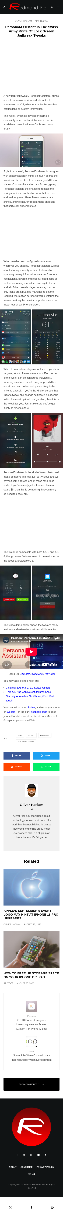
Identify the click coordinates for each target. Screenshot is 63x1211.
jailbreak (45, 735)
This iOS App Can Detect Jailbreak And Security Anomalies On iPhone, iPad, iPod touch (30, 696)
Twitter (31, 707)
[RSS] (45, 1155)
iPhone (32, 735)
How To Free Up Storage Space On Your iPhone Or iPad (31, 975)
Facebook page (38, 711)
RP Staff (8, 983)
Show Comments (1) (30, 1084)
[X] (24, 1155)
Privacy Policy (45, 1167)
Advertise (26, 1167)
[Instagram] (31, 1155)
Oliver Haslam (23, 21)
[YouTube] (38, 1155)
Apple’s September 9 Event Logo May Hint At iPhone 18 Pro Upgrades (31, 914)
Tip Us (31, 1174)
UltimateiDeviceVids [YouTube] (37, 673)
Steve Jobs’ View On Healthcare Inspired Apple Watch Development (31, 1055)
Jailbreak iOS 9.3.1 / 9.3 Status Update (28, 687)
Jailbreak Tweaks (26, 741)
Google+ (12, 711)
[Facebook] (17, 1155)
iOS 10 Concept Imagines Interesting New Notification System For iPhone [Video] (31, 1022)
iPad (20, 735)
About (12, 1167)
